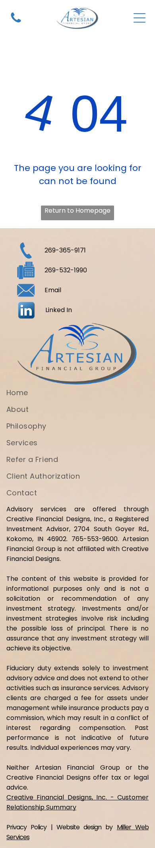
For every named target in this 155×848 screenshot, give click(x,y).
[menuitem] (77, 395)
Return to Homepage (77, 210)
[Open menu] (139, 18)
